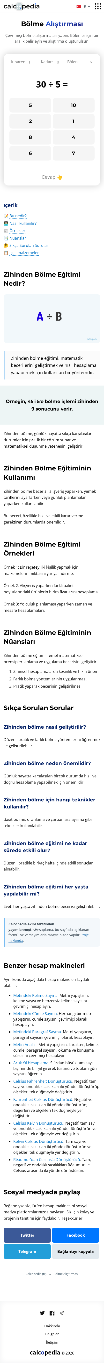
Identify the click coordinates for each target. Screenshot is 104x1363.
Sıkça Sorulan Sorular (28, 245)
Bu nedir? (18, 215)
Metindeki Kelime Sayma (35, 995)
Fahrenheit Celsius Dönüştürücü (42, 1099)
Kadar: (47, 62)
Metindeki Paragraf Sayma (37, 1031)
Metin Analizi (25, 1044)
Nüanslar (17, 238)
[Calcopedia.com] (28, 6)
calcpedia (45, 1352)
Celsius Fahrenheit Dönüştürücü (42, 1081)
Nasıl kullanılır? (23, 223)
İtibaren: (18, 62)
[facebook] (52, 1313)
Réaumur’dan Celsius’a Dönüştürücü (46, 1159)
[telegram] (62, 1313)
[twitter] (42, 1313)
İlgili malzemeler (24, 252)
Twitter (27, 1235)
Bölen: (73, 62)
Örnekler (17, 230)
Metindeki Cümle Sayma (35, 1013)
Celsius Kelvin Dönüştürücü (38, 1123)
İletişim (52, 1342)
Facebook (76, 1235)
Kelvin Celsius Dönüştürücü (38, 1141)
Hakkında (52, 1325)
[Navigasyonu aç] (98, 6)
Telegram (27, 1251)
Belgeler (52, 1333)
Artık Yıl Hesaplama (30, 1062)
